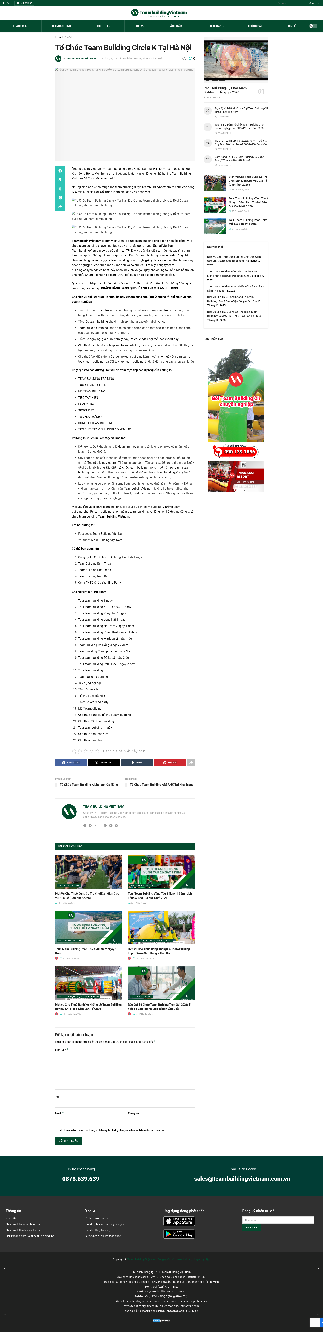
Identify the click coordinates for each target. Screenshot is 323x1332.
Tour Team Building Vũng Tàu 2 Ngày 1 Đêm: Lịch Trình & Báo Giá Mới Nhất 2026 (248, 202)
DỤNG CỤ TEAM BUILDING (95, 423)
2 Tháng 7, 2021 (110, 58)
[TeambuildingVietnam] (87, 169)
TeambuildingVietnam (156, 187)
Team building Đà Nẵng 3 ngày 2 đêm (103, 645)
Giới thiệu (103, 25)
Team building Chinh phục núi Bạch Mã (104, 651)
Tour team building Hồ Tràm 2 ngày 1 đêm (106, 626)
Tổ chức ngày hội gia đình (95, 339)
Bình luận (62, 1049)
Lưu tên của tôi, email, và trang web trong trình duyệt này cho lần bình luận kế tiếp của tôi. (111, 1130)
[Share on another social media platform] (60, 206)
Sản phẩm (175, 25)
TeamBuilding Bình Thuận (95, 563)
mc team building (127, 345)
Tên (58, 1096)
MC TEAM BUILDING (91, 391)
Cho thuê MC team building (96, 721)
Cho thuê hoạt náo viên (93, 734)
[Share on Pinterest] (60, 197)
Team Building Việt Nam (108, 533)
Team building (61, 25)
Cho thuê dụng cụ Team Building (151, 941)
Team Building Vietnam (113, 516)
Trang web (134, 1113)
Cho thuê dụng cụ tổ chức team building (104, 715)
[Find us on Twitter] (8, 3)
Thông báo (255, 25)
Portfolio (68, 37)
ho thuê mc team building (130, 511)
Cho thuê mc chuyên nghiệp (96, 345)
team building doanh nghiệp (129, 260)
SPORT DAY (86, 410)
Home (58, 37)
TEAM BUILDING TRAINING (96, 378)
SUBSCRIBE (26, 3)
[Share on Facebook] (60, 170)
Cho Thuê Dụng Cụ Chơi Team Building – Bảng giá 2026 (225, 90)
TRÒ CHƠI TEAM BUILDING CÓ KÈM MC (104, 429)
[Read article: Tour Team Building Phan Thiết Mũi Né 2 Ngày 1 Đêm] (88, 927)
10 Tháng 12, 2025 (144, 958)
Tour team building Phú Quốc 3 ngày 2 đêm (107, 664)
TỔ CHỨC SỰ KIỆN (90, 417)
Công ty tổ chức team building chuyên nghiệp (184, 1259)
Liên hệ (291, 25)
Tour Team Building (143, 885)
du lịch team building (148, 507)
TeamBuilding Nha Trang (94, 570)
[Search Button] (309, 3)
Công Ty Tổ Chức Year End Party (99, 582)
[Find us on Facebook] (3, 3)
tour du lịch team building (106, 310)
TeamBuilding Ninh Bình (94, 576)
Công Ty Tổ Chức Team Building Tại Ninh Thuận (110, 557)
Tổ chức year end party (93, 702)
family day (121, 339)
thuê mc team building (127, 356)
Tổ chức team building (93, 321)
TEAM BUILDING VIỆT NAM (81, 58)
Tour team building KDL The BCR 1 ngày (104, 607)
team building (124, 187)
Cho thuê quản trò (90, 740)
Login (317, 3)
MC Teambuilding (89, 708)
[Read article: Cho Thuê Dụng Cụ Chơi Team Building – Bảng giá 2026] (236, 60)
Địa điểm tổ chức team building (127, 467)
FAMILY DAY (86, 404)
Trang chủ (20, 25)
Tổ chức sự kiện (88, 689)
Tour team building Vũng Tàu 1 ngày (102, 613)
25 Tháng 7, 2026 (138, 903)
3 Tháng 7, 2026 (70, 958)
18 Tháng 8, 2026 (66, 903)
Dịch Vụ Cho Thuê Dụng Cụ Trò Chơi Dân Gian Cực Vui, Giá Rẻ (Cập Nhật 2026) (248, 180)
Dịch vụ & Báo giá (68, 885)
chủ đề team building (98, 511)
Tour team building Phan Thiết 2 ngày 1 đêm (107, 632)
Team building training (93, 328)
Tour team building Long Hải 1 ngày (101, 619)
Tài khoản (215, 25)
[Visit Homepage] (159, 13)
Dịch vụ (139, 25)
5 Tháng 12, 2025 (144, 1014)
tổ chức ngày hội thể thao (147, 339)
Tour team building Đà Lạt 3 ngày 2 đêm (104, 657)
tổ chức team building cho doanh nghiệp (151, 241)
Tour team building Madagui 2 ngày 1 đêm (106, 638)
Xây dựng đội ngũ (90, 683)
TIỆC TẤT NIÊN (88, 397)
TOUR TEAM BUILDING (93, 385)
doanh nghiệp (127, 446)
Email (59, 1113)
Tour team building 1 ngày (95, 600)
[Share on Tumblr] (60, 188)
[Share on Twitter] (60, 179)
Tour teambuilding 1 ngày (95, 727)
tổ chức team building (143, 255)
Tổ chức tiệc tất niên (91, 696)
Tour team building (90, 670)
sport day (172, 339)
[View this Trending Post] (56, 958)
